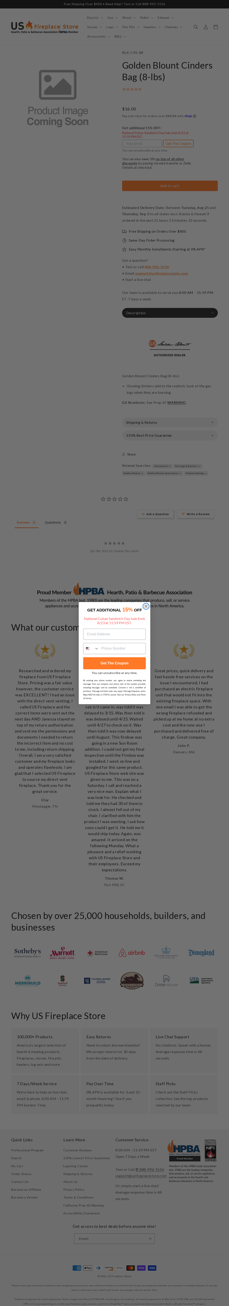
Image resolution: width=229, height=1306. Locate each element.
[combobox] (91, 648)
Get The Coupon (115, 663)
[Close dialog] (146, 606)
